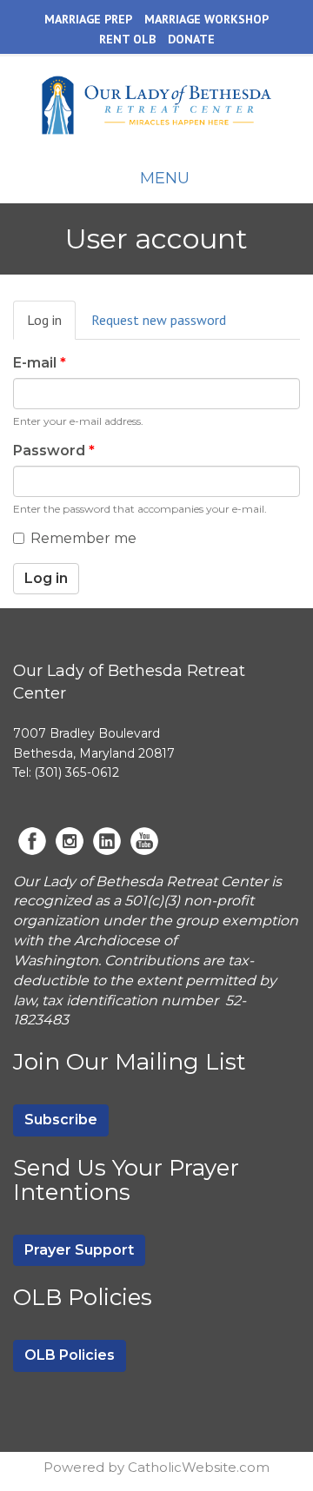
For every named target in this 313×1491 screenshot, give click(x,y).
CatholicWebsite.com (199, 1467)
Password (54, 450)
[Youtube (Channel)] (144, 841)
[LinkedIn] (107, 841)
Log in (51, 325)
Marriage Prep (88, 19)
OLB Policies (69, 1355)
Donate (191, 39)
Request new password (158, 319)
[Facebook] (32, 841)
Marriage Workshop (206, 19)
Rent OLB (127, 39)
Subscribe (60, 1119)
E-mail (39, 363)
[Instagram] (69, 841)
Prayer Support (79, 1250)
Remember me (83, 538)
